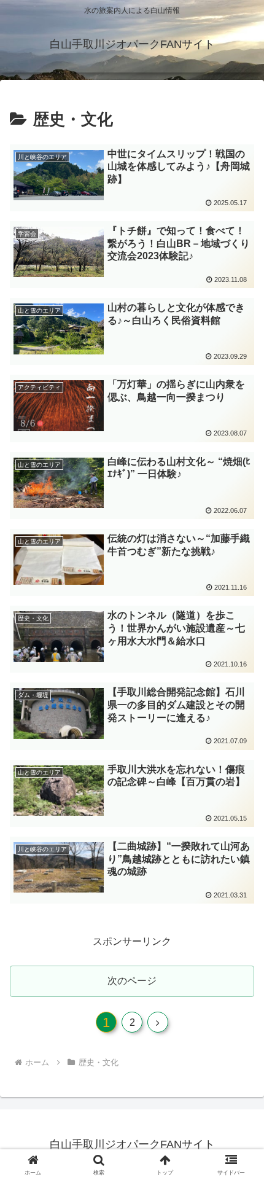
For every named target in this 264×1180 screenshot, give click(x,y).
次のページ (132, 980)
